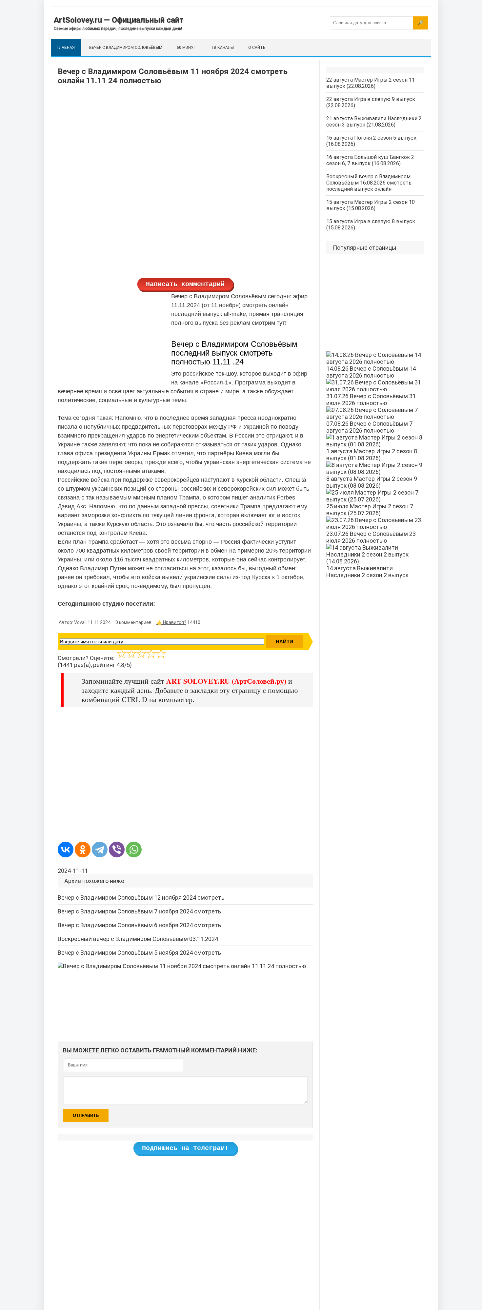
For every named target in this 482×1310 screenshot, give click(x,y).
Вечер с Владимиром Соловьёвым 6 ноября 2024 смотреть (139, 925)
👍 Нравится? (171, 622)
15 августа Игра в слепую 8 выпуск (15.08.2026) (370, 224)
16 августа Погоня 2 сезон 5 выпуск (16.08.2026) (371, 141)
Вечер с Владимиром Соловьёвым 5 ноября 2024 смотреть (139, 952)
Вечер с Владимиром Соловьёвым (125, 47)
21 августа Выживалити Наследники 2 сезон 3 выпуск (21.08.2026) (374, 121)
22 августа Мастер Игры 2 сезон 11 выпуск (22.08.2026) (370, 83)
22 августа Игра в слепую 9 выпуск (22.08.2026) (370, 102)
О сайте (256, 47)
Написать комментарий (185, 284)
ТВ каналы (222, 47)
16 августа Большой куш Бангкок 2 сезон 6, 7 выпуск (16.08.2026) (370, 160)
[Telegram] (100, 849)
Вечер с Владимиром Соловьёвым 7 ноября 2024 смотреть (139, 911)
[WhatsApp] (134, 849)
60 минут (186, 47)
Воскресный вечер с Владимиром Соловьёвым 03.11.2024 (138, 938)
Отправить (86, 1115)
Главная (66, 47)
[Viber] (117, 849)
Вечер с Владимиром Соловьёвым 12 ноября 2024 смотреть (141, 897)
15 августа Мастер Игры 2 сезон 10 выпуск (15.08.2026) (370, 205)
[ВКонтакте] (65, 849)
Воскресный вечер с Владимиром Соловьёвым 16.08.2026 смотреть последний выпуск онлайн (369, 182)
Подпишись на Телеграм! (185, 1148)
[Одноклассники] (82, 849)
